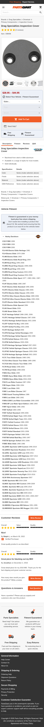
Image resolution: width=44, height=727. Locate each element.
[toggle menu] (3, 7)
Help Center (5, 660)
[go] (40, 12)
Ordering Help (6, 674)
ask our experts (26, 595)
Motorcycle (5, 198)
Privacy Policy (28, 723)
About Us (4, 666)
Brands (3, 19)
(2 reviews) (19, 30)
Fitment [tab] (17, 144)
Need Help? (12, 126)
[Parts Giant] (22, 7)
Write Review (36, 518)
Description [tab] (7, 144)
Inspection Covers (26, 22)
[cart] (40, 7)
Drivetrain (26, 19)
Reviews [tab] (26, 144)
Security (4, 695)
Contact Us (5, 663)
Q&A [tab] (34, 144)
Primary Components (9, 22)
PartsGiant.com (7, 704)
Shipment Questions (8, 677)
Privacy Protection (8, 692)
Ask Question (35, 588)
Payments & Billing (8, 689)
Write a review (16, 580)
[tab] (5, 83)
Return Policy (6, 680)
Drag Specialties (15, 19)
